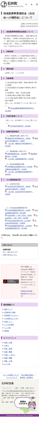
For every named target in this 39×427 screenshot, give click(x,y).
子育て (6, 346)
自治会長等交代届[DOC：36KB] (18, 186)
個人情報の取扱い (27, 375)
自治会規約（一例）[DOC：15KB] (19, 215)
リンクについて (12, 378)
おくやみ (7, 364)
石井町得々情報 (9, 312)
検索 (26, 4)
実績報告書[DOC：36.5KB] (17, 154)
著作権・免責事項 (26, 378)
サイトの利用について (11, 375)
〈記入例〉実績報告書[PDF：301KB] (20, 159)
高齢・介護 (8, 361)
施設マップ (8, 309)
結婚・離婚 (8, 352)
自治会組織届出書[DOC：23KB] (18, 210)
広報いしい (8, 322)
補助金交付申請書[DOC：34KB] (18, 138)
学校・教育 (8, 349)
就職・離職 (8, 358)
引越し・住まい (9, 355)
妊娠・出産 (8, 343)
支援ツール (31, 4)
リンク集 (7, 328)
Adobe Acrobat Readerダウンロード (28, 292)
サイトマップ (7, 388)
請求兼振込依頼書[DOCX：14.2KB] (19, 167)
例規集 (6, 331)
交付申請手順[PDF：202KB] (20, 126)
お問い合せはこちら (10, 255)
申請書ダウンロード (11, 315)
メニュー (36, 4)
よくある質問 (9, 325)
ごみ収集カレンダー (11, 318)
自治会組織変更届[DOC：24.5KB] (19, 226)
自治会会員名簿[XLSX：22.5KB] (18, 221)
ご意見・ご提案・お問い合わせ (24, 388)
